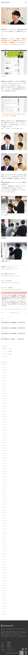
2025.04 (5, 401)
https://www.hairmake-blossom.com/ (9, 268)
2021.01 (5, 510)
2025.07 (5, 393)
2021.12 (4, 489)
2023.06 (5, 453)
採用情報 (8, 644)
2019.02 (5, 557)
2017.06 (5, 606)
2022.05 (5, 476)
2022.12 (5, 463)
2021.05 (5, 502)
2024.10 (5, 416)
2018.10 (5, 567)
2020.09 (5, 520)
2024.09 (5, 419)
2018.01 (5, 588)
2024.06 (5, 427)
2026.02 (5, 377)
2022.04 (5, 479)
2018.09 (5, 570)
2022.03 (5, 481)
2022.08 (5, 471)
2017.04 (5, 611)
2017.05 (5, 608)
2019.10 (5, 541)
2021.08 (5, 497)
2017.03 (5, 614)
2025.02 (5, 406)
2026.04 (5, 375)
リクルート (5, 356)
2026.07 (5, 367)
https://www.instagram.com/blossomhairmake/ (11, 289)
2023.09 (5, 447)
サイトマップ (9, 647)
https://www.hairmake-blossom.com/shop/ (10, 275)
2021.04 (5, 505)
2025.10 (5, 388)
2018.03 (5, 583)
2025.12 (5, 383)
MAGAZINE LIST (14, 312)
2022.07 (5, 473)
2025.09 (5, 390)
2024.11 (4, 414)
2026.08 (5, 364)
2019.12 (4, 536)
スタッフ (2, 647)
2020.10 (5, 518)
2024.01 (5, 437)
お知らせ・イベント (4, 35)
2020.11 (5, 515)
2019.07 (5, 549)
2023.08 (5, 450)
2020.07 (5, 523)
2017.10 (4, 595)
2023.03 (5, 458)
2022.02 (5, 484)
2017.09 (5, 598)
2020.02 (5, 533)
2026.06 (5, 370)
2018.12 (5, 562)
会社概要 (8, 642)
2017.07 (5, 603)
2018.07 (5, 575)
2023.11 (4, 442)
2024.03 (5, 432)
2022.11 (4, 466)
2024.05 (5, 429)
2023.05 (5, 455)
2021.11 (4, 492)
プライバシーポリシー (10, 649)
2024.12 (5, 411)
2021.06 (5, 499)
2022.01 (5, 486)
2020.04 (5, 531)
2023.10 (5, 445)
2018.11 (4, 564)
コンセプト (3, 644)
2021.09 (5, 494)
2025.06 (5, 396)
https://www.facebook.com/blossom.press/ (10, 282)
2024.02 (5, 434)
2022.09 (5, 468)
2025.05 (5, 398)
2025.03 (5, 403)
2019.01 (5, 559)
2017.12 (4, 590)
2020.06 (5, 525)
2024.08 (5, 422)
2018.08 (5, 572)
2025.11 (4, 385)
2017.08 (5, 601)
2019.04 (5, 554)
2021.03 (5, 507)
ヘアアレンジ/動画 (7, 354)
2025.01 (5, 409)
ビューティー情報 (7, 351)
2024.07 (5, 424)
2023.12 (5, 440)
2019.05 (5, 551)
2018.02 (5, 585)
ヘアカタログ (3, 649)
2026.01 (5, 380)
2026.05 (5, 372)
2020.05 (5, 528)
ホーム (2, 642)
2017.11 (4, 593)
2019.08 (5, 546)
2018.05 (5, 577)
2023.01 (5, 460)
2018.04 (5, 580)
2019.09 (5, 544)
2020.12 (5, 512)
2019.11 (4, 538)
